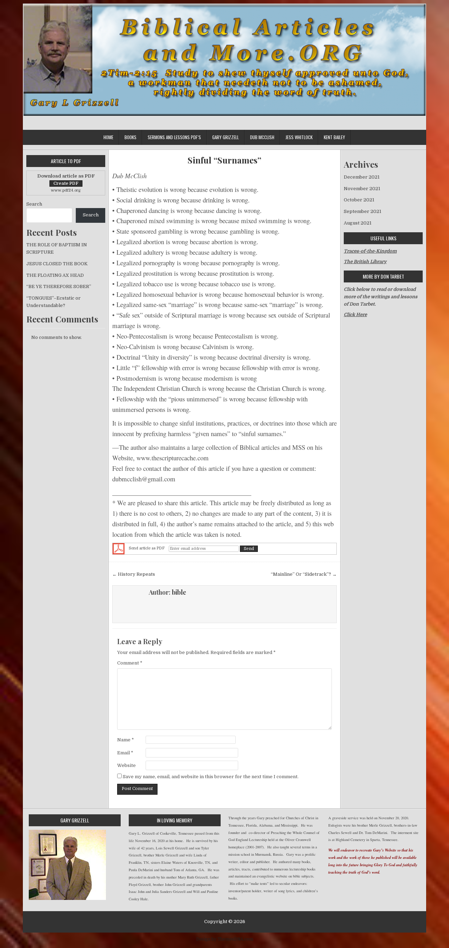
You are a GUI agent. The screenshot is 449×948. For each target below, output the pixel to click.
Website (126, 765)
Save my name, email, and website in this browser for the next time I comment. (211, 776)
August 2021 (357, 223)
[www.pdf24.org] (119, 549)
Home (108, 137)
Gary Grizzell (225, 137)
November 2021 (362, 188)
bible (179, 592)
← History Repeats (133, 574)
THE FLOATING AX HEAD (55, 275)
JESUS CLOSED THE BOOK (57, 263)
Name (125, 739)
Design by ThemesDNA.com (224, 939)
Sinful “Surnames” (224, 160)
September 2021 (362, 211)
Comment (129, 663)
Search (34, 204)
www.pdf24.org (66, 190)
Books (130, 137)
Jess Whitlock (299, 137)
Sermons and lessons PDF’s (174, 137)
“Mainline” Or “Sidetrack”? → (304, 574)
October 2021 (359, 199)
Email (125, 752)
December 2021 (362, 177)
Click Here (355, 314)
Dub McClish (262, 137)
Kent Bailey (334, 137)
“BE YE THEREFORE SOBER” (58, 286)
